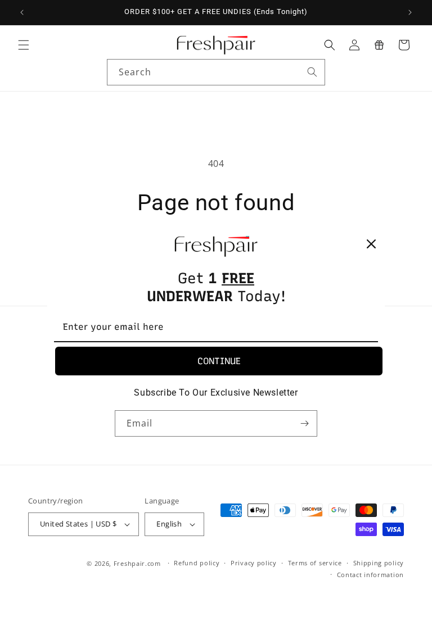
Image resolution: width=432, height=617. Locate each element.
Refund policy (196, 563)
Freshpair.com (137, 563)
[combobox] (215, 72)
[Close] (371, 243)
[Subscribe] (304, 423)
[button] (23, 45)
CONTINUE (219, 361)
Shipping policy (378, 563)
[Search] (312, 72)
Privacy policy (254, 563)
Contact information (370, 574)
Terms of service (315, 563)
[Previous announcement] (22, 12)
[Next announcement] (410, 12)
